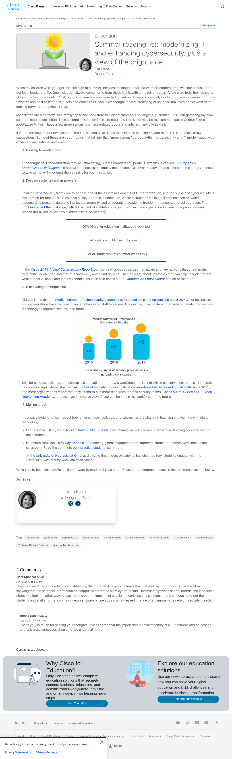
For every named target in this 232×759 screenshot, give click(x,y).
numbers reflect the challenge (44, 207)
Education (37, 18)
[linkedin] (197, 722)
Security (131, 6)
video (189, 392)
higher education (135, 537)
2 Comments (208, 26)
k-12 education (182, 537)
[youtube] (206, 722)
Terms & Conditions (50, 736)
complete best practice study (80, 447)
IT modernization (159, 537)
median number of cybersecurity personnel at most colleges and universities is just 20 (119, 300)
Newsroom (205, 736)
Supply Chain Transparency (180, 736)
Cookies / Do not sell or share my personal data (102, 736)
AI (81, 6)
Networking (94, 6)
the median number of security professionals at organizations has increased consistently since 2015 (134, 387)
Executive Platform (64, 6)
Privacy (69, 736)
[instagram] (216, 722)
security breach (204, 537)
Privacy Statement (16, 752)
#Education (32, 537)
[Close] (102, 742)
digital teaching (112, 537)
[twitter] (187, 722)
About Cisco (21, 723)
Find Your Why (77, 703)
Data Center (114, 6)
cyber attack (50, 537)
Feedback (19, 736)
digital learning (91, 537)
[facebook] (178, 722)
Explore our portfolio (188, 699)
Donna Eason (105, 74)
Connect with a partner (81, 723)
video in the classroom (66, 545)
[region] (53, 748)
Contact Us (40, 723)
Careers (57, 723)
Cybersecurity (70, 537)
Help (32, 736)
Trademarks (155, 736)
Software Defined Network (33, 545)
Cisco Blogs (36, 6)
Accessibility (137, 736)
